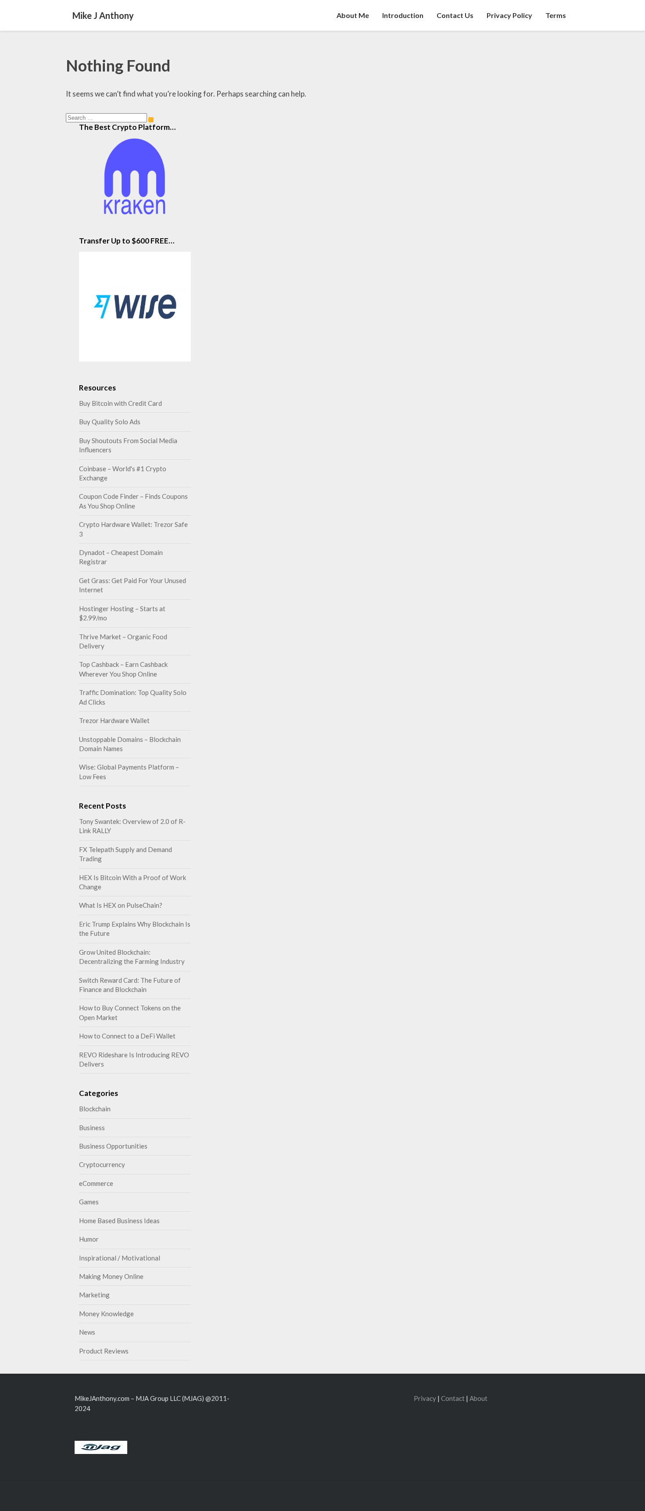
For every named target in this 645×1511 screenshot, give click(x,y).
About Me (353, 15)
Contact (453, 1398)
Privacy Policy (509, 15)
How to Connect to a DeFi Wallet (127, 1036)
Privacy (425, 1398)
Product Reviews (104, 1351)
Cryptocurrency (102, 1164)
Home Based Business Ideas (119, 1221)
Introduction (402, 15)
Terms (555, 15)
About (478, 1398)
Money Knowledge (106, 1314)
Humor (89, 1239)
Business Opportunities (113, 1146)
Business (92, 1127)
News (87, 1332)
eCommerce (96, 1183)
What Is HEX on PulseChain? (120, 905)
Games (89, 1202)
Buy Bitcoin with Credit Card (120, 403)
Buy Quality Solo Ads (109, 422)
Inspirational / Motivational (119, 1258)
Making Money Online (111, 1276)
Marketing (94, 1295)
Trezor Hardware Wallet (114, 720)
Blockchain (95, 1109)
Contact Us (455, 15)
